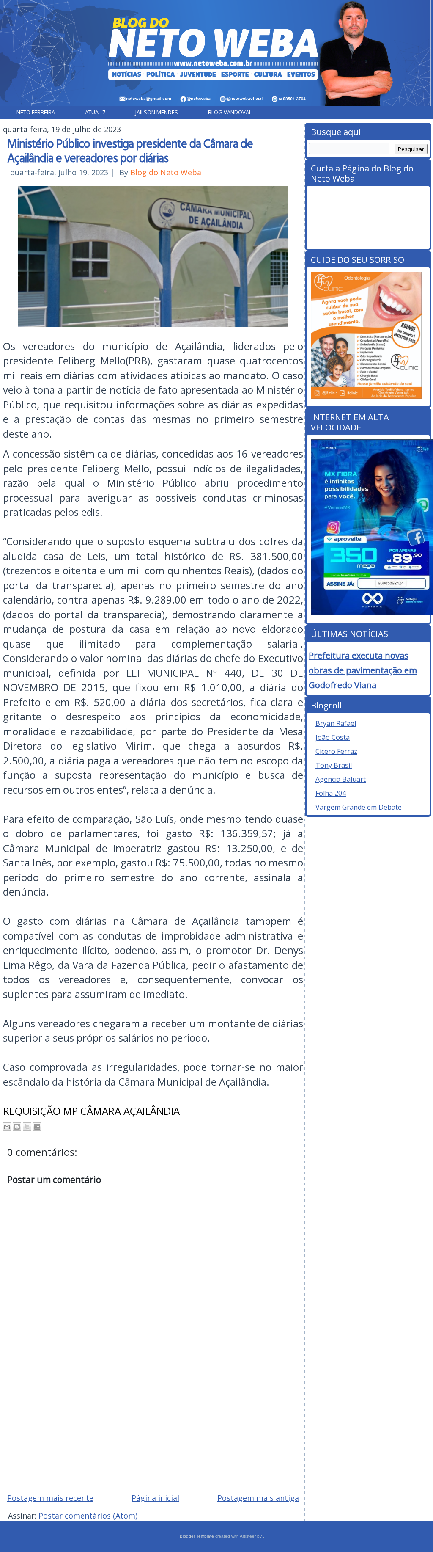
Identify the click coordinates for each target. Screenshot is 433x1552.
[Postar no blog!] (17, 1126)
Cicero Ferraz (336, 751)
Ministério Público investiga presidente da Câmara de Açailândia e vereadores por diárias (130, 150)
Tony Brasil (333, 765)
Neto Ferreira (35, 112)
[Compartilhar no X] (27, 1126)
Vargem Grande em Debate (358, 807)
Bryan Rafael (335, 723)
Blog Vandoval (230, 112)
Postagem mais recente (50, 1498)
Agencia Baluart (340, 779)
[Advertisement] (153, 1426)
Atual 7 (95, 112)
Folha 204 (330, 793)
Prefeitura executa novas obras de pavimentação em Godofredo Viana (363, 670)
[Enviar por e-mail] (7, 1126)
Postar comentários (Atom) (87, 1516)
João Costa (332, 737)
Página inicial (155, 1498)
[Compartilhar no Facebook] (37, 1126)
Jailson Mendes (156, 112)
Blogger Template (197, 1536)
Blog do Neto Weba (165, 172)
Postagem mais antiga (258, 1498)
